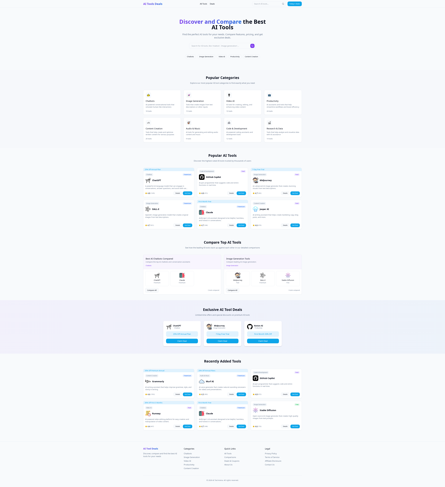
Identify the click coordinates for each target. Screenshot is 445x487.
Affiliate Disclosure (273, 461)
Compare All (152, 290)
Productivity (235, 56)
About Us (228, 464)
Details (177, 193)
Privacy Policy (271, 453)
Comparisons (230, 457)
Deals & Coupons (231, 461)
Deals (212, 4)
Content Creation (251, 56)
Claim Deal (182, 341)
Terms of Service (272, 457)
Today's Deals (294, 4)
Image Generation (206, 56)
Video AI (222, 56)
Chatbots (190, 56)
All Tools (203, 4)
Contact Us (270, 464)
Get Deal (187, 193)
